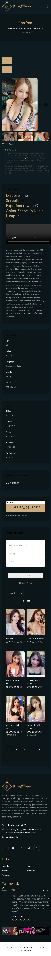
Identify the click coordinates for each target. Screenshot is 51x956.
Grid (22, 601)
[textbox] (15, 553)
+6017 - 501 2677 (17, 824)
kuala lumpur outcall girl (34, 153)
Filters (27, 575)
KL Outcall (9, 153)
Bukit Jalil (39, 166)
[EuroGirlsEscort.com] (10, 930)
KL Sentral (27, 168)
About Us (31, 870)
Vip (14, 162)
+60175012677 (12, 483)
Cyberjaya (9, 168)
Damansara (18, 168)
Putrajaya (38, 170)
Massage (14, 157)
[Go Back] (7, 60)
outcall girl (40, 157)
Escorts (5, 870)
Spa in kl (34, 160)
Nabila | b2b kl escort (12, 682)
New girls (21, 157)
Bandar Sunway (33, 28)
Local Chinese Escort (13, 155)
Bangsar (21, 166)
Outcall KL (9, 160)
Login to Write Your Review (27, 508)
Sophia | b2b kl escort (33, 727)
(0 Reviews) (11, 150)
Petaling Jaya (21, 170)
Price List (6, 865)
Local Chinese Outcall (30, 155)
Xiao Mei (9, 638)
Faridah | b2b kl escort (33, 682)
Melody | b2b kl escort (12, 727)
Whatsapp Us (12, 837)
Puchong (30, 170)
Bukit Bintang (30, 166)
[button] (5, 105)
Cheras (46, 166)
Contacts (6, 875)
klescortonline (19, 153)
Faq (28, 865)
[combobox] (24, 553)
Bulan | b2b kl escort (35, 638)
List (28, 601)
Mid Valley (12, 170)
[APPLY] (47, 6)
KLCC (34, 168)
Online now (30, 157)
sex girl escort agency (22, 160)
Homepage (14, 28)
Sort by (13, 592)
